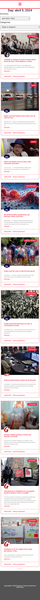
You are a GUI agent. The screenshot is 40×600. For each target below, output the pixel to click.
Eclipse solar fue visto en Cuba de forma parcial (19, 271)
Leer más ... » (8, 71)
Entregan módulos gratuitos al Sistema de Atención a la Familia (17, 435)
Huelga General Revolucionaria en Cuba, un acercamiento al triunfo (18, 324)
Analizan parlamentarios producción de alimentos (20, 380)
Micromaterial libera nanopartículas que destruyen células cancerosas (17, 215)
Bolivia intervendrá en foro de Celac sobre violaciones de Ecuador (17, 162)
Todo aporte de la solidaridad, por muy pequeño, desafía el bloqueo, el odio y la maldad (19, 492)
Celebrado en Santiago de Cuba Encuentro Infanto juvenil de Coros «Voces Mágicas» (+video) (20, 60)
